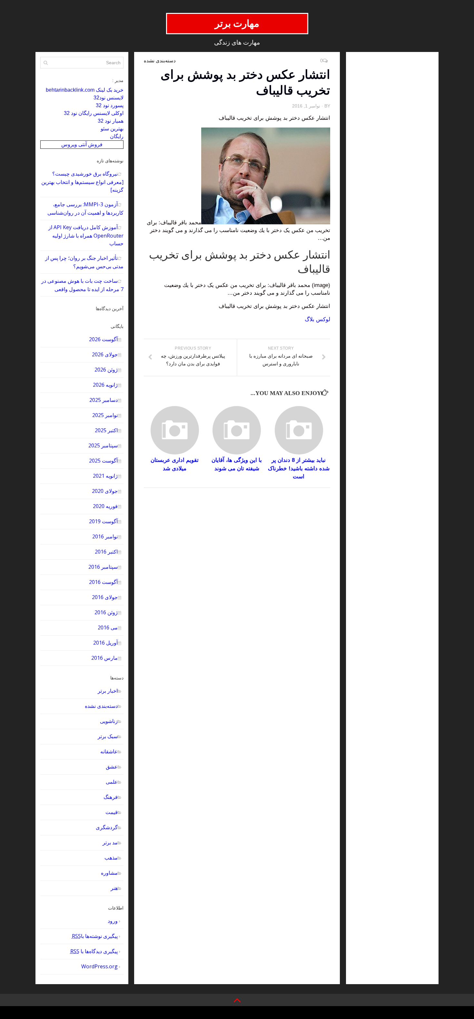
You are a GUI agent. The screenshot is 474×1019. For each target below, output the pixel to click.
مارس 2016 (104, 657)
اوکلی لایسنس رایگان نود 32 (93, 113)
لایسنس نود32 (108, 97)
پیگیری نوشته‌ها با (95, 936)
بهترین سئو (112, 128)
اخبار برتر (108, 690)
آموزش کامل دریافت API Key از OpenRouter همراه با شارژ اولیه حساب (85, 235)
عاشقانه (109, 751)
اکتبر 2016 (106, 551)
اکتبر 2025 (106, 430)
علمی (112, 781)
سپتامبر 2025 (103, 445)
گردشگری (107, 827)
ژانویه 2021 (105, 475)
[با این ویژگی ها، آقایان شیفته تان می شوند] (237, 430)
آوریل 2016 (105, 642)
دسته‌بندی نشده (101, 705)
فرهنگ (111, 796)
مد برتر (110, 842)
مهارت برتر (237, 23)
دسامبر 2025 (103, 399)
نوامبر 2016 (105, 536)
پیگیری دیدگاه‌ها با (94, 951)
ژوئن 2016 (106, 612)
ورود (113, 920)
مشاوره (109, 872)
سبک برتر (108, 736)
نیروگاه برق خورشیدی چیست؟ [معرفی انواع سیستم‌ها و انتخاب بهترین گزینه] (82, 181)
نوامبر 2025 (105, 415)
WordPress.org (99, 966)
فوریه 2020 (105, 506)
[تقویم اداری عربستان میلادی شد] (174, 430)
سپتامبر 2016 (103, 566)
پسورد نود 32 (109, 105)
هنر (114, 888)
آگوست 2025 (103, 460)
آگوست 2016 (103, 582)
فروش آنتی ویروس (82, 144)
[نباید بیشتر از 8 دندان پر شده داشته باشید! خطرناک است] (299, 430)
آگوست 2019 (103, 521)
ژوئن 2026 (106, 369)
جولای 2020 (105, 490)
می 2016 (108, 627)
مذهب (111, 857)
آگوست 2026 (103, 339)
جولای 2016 (105, 597)
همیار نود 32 (110, 121)
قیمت (111, 812)
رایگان (116, 136)
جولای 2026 (105, 354)
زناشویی (109, 721)
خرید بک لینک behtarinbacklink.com (84, 90)
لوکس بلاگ (317, 319)
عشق (112, 766)
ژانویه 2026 (105, 384)
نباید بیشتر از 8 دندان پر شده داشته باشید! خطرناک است (299, 468)
